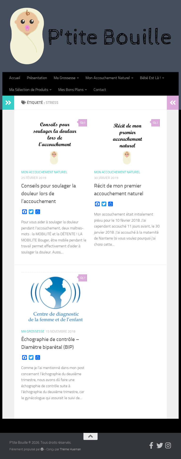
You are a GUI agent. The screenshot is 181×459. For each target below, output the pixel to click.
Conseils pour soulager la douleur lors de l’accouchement (48, 193)
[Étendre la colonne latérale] (8, 103)
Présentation (37, 78)
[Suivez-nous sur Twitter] (159, 445)
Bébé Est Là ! (150, 78)
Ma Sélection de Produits (28, 89)
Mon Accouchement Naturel (108, 78)
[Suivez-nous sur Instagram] (168, 445)
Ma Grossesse (64, 78)
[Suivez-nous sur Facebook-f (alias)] (151, 445)
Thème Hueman (70, 449)
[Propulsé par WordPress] (42, 449)
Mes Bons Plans (70, 89)
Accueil (14, 78)
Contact (100, 89)
